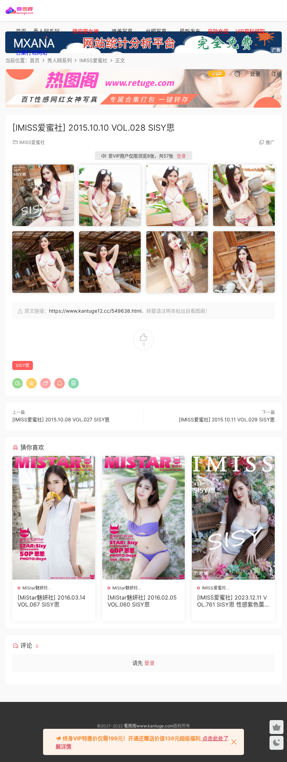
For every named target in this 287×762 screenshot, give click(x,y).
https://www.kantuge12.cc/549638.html (95, 311)
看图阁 (19, 10)
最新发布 (190, 31)
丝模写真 (156, 31)
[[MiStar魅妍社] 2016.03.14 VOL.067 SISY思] (53, 518)
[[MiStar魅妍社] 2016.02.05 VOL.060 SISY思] (143, 518)
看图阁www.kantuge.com (148, 725)
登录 (181, 155)
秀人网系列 (46, 31)
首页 (21, 31)
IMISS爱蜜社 (32, 142)
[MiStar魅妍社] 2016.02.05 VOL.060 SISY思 (142, 601)
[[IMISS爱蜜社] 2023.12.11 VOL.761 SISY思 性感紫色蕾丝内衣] (233, 518)
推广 (270, 142)
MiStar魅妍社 (35, 587)
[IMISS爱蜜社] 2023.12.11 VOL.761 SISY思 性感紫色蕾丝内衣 (232, 601)
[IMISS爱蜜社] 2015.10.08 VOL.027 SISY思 (61, 419)
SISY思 (22, 365)
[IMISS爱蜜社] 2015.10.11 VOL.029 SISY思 (227, 419)
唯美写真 (122, 31)
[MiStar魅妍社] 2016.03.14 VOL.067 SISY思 (51, 601)
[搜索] (237, 73)
